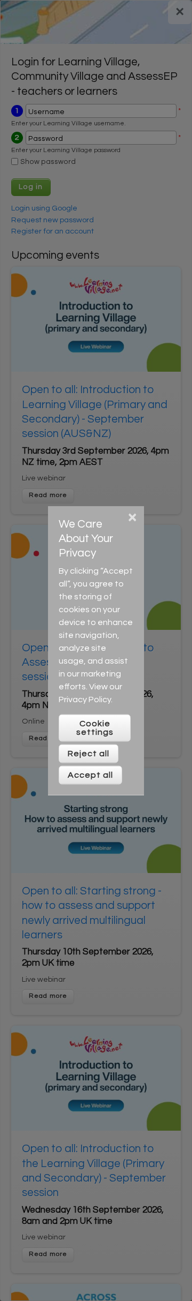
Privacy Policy (85, 699)
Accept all (90, 775)
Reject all (88, 753)
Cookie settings (95, 727)
